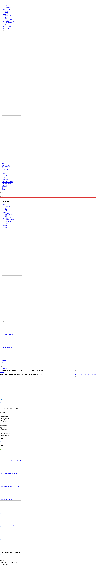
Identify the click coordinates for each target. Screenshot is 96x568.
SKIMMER (4, 173)
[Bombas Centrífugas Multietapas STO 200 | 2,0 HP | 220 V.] (10, 549)
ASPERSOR (4, 14)
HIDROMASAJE (5, 6)
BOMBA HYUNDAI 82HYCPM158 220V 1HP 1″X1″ (8, 473)
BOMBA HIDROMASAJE (8, 7)
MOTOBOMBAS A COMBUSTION (7, 26)
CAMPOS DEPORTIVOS (8, 15)
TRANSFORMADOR (6, 28)
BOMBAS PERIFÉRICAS (6, 5)
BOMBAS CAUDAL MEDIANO (7, 19)
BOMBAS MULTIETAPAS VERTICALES (8, 21)
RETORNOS (6, 12)
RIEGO (6, 17)
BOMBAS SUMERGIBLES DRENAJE (7, 183)
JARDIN (4, 177)
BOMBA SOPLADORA (6, 168)
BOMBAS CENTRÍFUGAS (6, 4)
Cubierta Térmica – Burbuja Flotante (7, 136)
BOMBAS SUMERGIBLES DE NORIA (8, 22)
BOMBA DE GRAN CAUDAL (7, 9)
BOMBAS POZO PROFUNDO (6, 166)
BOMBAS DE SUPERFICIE (6, 20)
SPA (3, 27)
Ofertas (3, 163)
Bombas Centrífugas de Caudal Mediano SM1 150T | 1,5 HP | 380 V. (10, 512)
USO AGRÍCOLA (5, 13)
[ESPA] (3, 405)
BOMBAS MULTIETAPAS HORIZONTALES (7, 181)
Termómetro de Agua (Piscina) (6, 360)
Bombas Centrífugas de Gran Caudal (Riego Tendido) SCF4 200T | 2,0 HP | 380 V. (13, 525)
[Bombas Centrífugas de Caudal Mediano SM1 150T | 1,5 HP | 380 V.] (10, 510)
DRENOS (4, 171)
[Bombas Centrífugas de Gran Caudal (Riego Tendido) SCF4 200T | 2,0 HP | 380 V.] (10, 523)
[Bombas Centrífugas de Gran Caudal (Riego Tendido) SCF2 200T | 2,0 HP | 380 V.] (10, 536)
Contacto (3, 362)
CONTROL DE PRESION (6, 23)
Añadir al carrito (2, 372)
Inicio (2, 199)
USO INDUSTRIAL (5, 25)
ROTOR (6, 18)
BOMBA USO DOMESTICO (5, 179)
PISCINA (4, 10)
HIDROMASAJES (7, 11)
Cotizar (1, 399)
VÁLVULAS (3, 189)
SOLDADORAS (4, 187)
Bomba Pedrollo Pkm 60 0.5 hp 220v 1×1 (6, 499)
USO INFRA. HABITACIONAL (9, 16)
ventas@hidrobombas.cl (5, 563)
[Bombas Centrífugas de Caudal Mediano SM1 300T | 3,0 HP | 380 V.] (10, 459)
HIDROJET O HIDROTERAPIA (7, 169)
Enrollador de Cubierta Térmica (7, 347)
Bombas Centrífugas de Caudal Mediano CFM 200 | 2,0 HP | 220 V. (10, 486)
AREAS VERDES (5, 175)
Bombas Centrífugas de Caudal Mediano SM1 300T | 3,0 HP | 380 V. (10, 460)
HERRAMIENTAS (5, 24)
